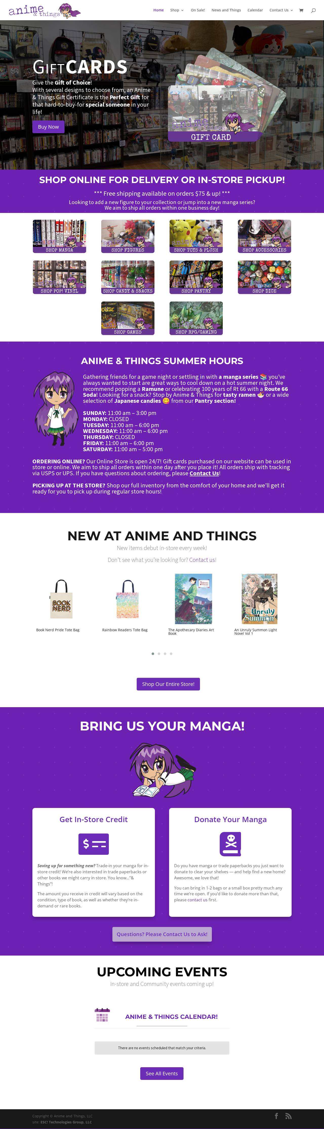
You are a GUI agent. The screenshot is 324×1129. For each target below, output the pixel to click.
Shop (174, 10)
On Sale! (198, 10)
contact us (198, 900)
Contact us (202, 560)
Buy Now (48, 126)
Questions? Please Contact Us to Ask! (162, 934)
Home (158, 10)
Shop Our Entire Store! (168, 684)
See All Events (162, 1073)
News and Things (226, 10)
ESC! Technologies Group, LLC (66, 1122)
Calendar (255, 10)
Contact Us (279, 10)
